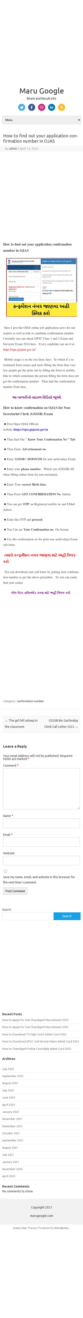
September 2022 (12, 1076)
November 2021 (12, 1126)
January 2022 (10, 1111)
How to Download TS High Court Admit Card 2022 (34, 1034)
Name (8, 816)
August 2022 (10, 1083)
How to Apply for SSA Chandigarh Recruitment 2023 (35, 1019)
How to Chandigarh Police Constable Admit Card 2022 (36, 1048)
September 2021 (12, 1140)
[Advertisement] (41, 41)
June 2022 (8, 1097)
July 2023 (8, 1068)
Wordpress (61, 1227)
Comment (11, 765)
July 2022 (8, 1090)
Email (8, 834)
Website (9, 853)
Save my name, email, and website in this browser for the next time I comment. (39, 879)
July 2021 (8, 1154)
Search (6, 909)
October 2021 (11, 1133)
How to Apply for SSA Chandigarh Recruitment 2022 (35, 1027)
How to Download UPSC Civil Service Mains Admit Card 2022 (40, 1041)
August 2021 (10, 1147)
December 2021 (12, 1118)
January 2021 (10, 1161)
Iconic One (20, 1227)
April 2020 (8, 1176)
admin (13, 148)
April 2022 (8, 1104)
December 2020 (12, 1169)
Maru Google (41, 90)
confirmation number (30, 701)
